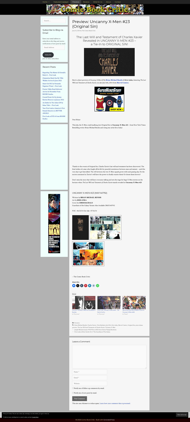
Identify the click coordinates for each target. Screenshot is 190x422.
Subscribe (48, 55)
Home (45, 2)
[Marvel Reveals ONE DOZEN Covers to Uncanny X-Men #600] (134, 302)
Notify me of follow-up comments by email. (89, 388)
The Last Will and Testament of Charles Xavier (91, 327)
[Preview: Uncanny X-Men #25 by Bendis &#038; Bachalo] (83, 302)
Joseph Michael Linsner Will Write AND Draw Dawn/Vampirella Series (95, 330)
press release (139, 325)
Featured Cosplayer (61, 2)
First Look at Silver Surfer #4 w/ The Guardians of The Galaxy (92, 332)
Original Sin (131, 325)
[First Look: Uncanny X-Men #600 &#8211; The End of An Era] (109, 302)
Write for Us (97, 2)
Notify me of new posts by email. (85, 393)
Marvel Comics (122, 83)
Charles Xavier (91, 325)
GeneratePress (108, 420)
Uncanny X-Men (110, 327)
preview (74, 327)
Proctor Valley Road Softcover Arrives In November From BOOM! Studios (52, 91)
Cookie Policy (35, 417)
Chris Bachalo (101, 325)
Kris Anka (115, 325)
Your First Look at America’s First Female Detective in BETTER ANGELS (54, 110)
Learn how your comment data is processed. (115, 403)
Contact (118, 2)
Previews (75, 2)
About (108, 2)
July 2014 (108, 325)
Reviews (86, 2)
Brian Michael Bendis (114, 80)
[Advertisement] (109, 144)
